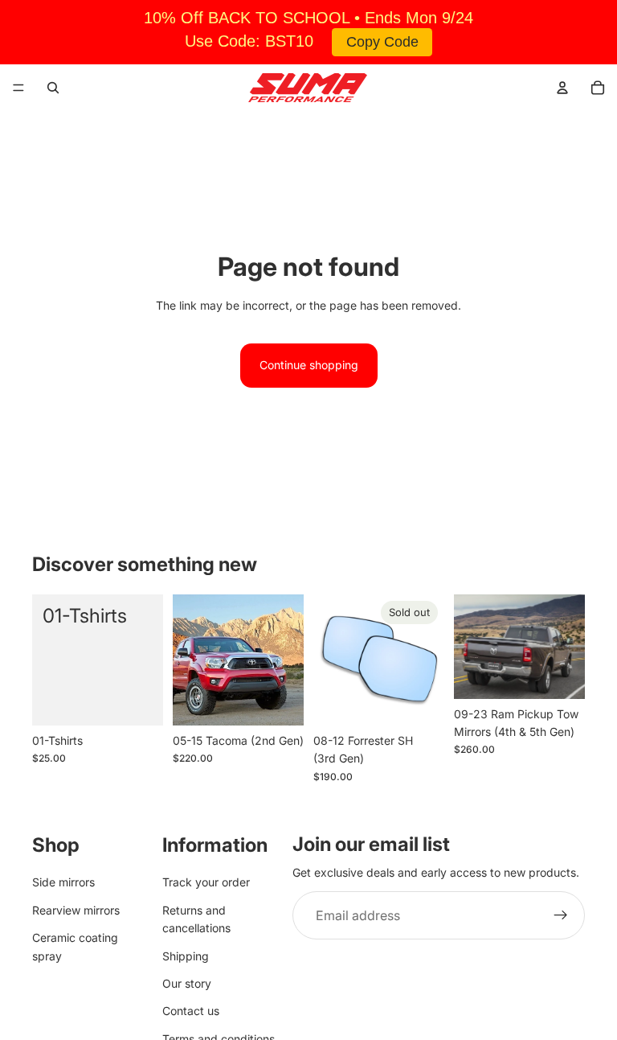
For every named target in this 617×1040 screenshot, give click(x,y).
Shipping (185, 955)
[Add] (138, 700)
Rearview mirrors (76, 910)
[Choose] (278, 700)
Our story (186, 983)
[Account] (562, 87)
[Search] (53, 87)
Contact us (190, 1010)
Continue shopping (308, 365)
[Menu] (18, 87)
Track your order (206, 882)
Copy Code (382, 42)
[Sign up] (561, 915)
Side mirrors (63, 882)
